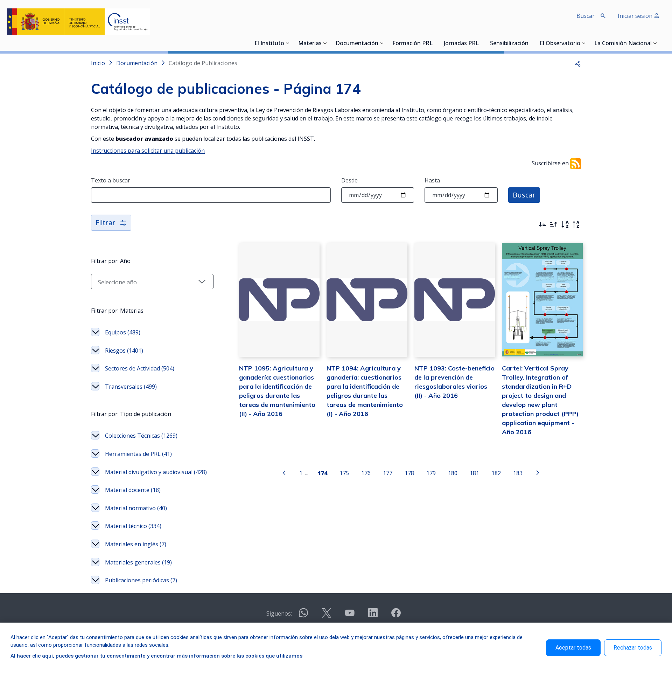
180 (452, 473)
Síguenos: (279, 613)
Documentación (357, 44)
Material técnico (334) (133, 526)
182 (496, 473)
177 (387, 473)
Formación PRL (412, 44)
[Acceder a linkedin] (372, 615)
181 (474, 473)
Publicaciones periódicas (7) (141, 580)
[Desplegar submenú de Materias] (325, 43)
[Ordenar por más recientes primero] (542, 224)
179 (431, 473)
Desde (349, 180)
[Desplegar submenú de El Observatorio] (583, 43)
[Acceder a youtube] (349, 615)
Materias (310, 44)
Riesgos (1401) (124, 350)
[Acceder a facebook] (395, 615)
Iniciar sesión (636, 16)
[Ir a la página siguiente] (537, 472)
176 (366, 473)
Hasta (432, 180)
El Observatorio (560, 44)
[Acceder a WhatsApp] (303, 615)
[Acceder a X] (326, 615)
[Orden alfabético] (565, 224)
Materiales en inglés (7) (135, 544)
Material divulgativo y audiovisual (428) (156, 472)
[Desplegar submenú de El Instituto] (287, 43)
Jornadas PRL (461, 44)
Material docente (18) (133, 490)
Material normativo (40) (136, 508)
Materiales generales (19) (138, 562)
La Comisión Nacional (623, 44)
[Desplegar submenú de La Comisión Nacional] (655, 43)
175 (344, 473)
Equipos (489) (122, 332)
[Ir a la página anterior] (284, 472)
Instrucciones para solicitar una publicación (148, 150)
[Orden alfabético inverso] (576, 224)
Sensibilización (509, 44)
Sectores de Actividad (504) (139, 368)
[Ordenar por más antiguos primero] (554, 224)
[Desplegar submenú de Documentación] (381, 43)
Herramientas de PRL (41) (138, 454)
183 (518, 473)
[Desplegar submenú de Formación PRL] (435, 43)
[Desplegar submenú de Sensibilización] (530, 43)
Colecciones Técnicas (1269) (141, 435)
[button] (577, 63)
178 (409, 473)
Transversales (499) (131, 386)
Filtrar (105, 222)
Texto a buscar (110, 180)
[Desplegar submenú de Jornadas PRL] (481, 43)
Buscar (524, 195)
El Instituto (269, 44)
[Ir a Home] (78, 21)
